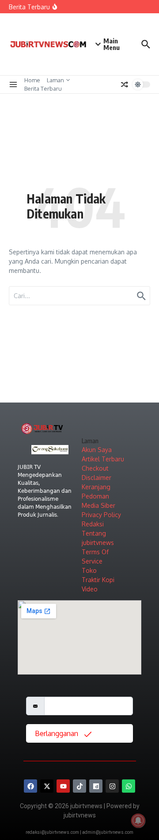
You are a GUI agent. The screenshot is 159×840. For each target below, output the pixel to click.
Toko (89, 570)
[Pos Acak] (124, 84)
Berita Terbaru (43, 88)
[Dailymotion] (95, 786)
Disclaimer (96, 477)
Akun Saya (97, 449)
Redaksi (93, 524)
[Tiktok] (79, 786)
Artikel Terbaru (103, 459)
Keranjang (96, 487)
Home (32, 80)
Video (90, 589)
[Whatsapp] (128, 786)
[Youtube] (63, 786)
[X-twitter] (46, 786)
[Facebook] (30, 786)
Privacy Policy (101, 514)
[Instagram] (112, 786)
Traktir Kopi (98, 579)
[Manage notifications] (138, 820)
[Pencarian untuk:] (79, 295)
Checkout (95, 468)
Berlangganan (57, 733)
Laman (55, 80)
